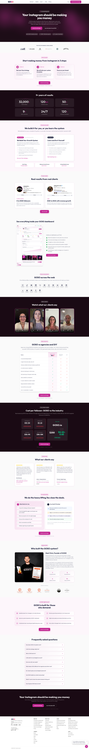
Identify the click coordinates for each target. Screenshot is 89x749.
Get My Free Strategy (51, 383)
